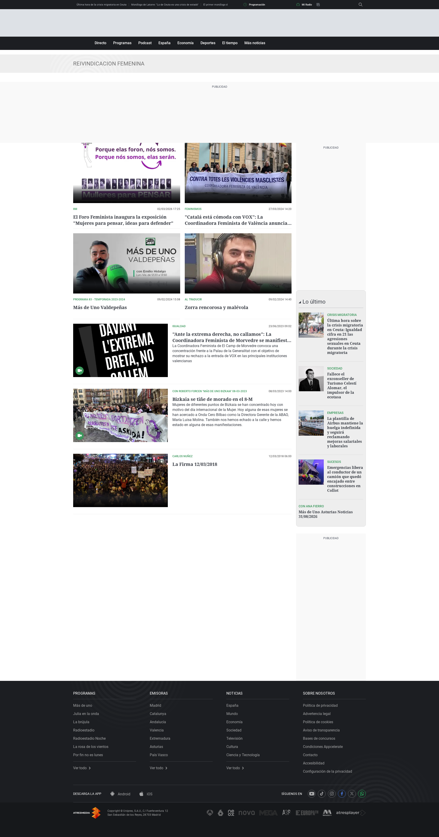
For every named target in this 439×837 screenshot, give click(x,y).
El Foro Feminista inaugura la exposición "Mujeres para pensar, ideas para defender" (123, 220)
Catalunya (158, 714)
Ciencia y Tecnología (243, 755)
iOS (149, 794)
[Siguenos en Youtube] (312, 794)
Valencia (157, 730)
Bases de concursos (319, 738)
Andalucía (158, 722)
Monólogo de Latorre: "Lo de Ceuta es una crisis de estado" (164, 4)
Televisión (234, 738)
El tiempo (230, 43)
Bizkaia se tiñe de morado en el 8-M (212, 399)
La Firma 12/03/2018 (194, 464)
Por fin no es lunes (88, 755)
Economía (185, 43)
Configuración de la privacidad (327, 771)
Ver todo (80, 768)
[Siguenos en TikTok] (322, 794)
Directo (100, 43)
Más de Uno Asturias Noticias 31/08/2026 (326, 514)
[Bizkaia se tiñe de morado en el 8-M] (120, 415)
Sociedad (233, 730)
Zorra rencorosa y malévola (216, 307)
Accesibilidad (313, 763)
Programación (257, 4)
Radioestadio (83, 730)
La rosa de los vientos (90, 747)
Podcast (145, 43)
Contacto (310, 755)
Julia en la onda (86, 714)
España (164, 43)
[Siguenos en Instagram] (332, 794)
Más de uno (82, 705)
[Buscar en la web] (360, 4)
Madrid (155, 705)
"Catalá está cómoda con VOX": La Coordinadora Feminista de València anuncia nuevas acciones (236, 223)
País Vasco (159, 755)
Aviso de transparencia (321, 730)
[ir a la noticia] (311, 325)
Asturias (156, 747)
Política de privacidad (320, 705)
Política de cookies (318, 722)
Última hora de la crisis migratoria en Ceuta (101, 4)
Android (123, 794)
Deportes (208, 43)
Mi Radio (307, 4)
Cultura (232, 747)
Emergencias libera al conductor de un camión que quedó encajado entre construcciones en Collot (345, 479)
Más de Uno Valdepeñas (100, 307)
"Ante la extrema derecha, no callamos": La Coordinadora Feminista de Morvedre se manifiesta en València (231, 340)
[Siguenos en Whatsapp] (362, 794)
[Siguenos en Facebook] (342, 794)
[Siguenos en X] (352, 794)
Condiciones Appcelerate (323, 747)
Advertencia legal (317, 714)
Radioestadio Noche (89, 738)
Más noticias (254, 43)
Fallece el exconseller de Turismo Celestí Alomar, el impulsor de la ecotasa (341, 385)
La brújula (81, 722)
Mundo (232, 714)
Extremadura (160, 738)
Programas (122, 43)
